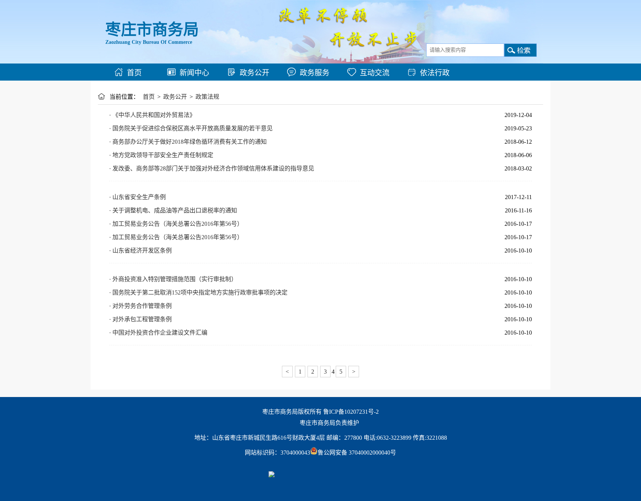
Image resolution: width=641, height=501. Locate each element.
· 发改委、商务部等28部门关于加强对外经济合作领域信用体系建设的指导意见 (211, 168)
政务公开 (254, 73)
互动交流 (374, 73)
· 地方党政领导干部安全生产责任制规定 (161, 155)
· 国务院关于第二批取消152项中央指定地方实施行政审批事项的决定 (198, 292)
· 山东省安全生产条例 (137, 197)
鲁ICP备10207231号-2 (351, 412)
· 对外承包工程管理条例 (140, 319)
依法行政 (435, 73)
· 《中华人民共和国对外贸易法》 (152, 115)
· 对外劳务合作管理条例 (140, 306)
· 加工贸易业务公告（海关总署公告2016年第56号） (176, 224)
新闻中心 (194, 73)
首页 (134, 73)
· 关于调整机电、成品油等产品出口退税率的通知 (173, 210)
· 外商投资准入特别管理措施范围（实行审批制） (173, 279)
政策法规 (207, 97)
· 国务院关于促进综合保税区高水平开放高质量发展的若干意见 (191, 128)
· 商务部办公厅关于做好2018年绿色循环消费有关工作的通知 (188, 142)
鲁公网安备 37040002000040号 (357, 452)
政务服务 (314, 73)
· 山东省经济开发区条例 (140, 250)
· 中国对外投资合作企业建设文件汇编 (158, 332)
